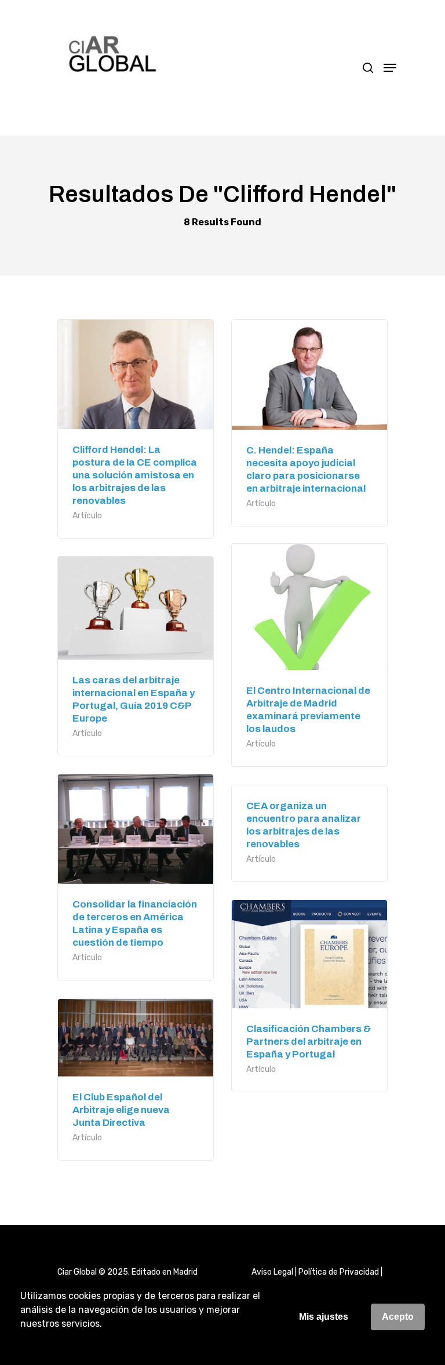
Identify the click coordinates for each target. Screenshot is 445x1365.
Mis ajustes (323, 1317)
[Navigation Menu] (390, 68)
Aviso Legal (272, 1272)
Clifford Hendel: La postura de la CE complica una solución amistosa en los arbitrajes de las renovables (134, 475)
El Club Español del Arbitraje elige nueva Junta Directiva (121, 1110)
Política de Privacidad (338, 1272)
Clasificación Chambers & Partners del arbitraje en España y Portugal (308, 1041)
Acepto (398, 1317)
